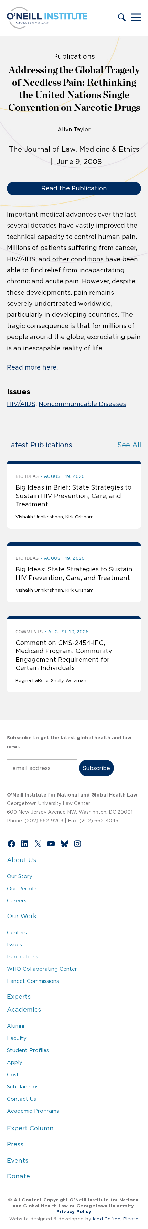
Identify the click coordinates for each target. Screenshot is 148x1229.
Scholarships (23, 1086)
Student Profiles (28, 1050)
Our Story (19, 876)
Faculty (17, 1038)
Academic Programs (33, 1111)
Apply (14, 1062)
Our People (21, 888)
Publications (22, 956)
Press (15, 1144)
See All (129, 445)
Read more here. (32, 367)
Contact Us (21, 1099)
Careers (17, 900)
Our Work (21, 916)
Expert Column (30, 1128)
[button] (122, 17)
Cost (13, 1074)
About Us (21, 860)
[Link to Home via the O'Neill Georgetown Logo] (47, 26)
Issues (14, 944)
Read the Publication (74, 188)
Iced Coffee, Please (116, 1218)
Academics (24, 1009)
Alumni (15, 1026)
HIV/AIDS (21, 403)
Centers (17, 932)
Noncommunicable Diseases (82, 403)
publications (74, 56)
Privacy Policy (73, 1211)
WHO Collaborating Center (42, 969)
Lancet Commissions (33, 981)
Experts (19, 996)
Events (17, 1160)
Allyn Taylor (74, 129)
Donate (18, 1176)
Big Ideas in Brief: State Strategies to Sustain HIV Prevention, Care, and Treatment (73, 496)
